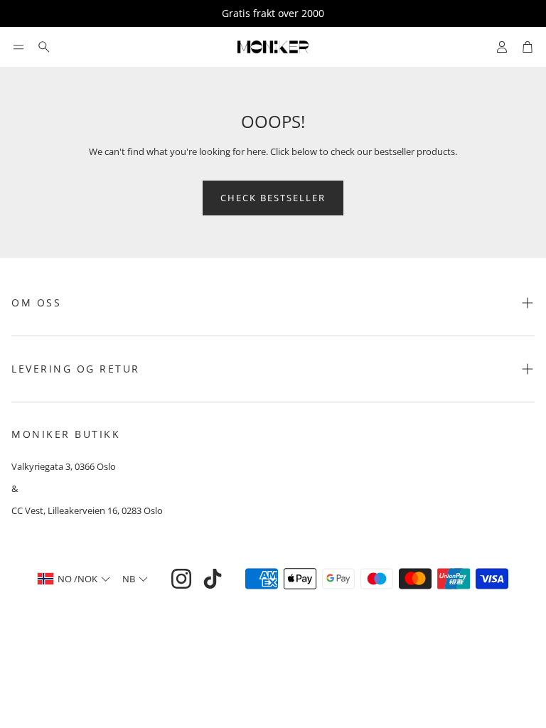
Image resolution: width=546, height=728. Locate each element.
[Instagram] (181, 579)
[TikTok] (213, 579)
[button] (18, 47)
